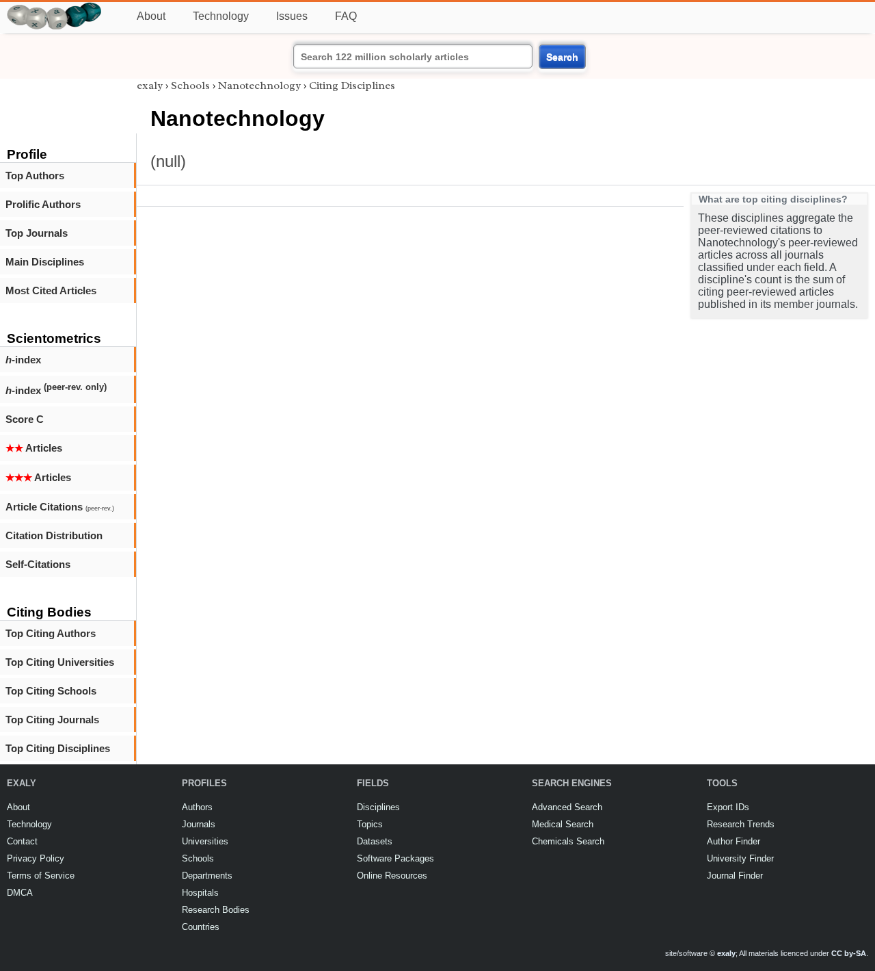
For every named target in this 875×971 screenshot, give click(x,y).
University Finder (740, 858)
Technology (221, 16)
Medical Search (562, 824)
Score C (24, 419)
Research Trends (741, 824)
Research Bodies (216, 910)
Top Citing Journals (52, 719)
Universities (205, 841)
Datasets (374, 841)
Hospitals (200, 893)
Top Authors (34, 175)
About (151, 16)
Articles (33, 448)
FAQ (346, 16)
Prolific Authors (43, 204)
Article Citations (59, 507)
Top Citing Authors (50, 633)
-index (23, 359)
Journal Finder (735, 875)
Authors (197, 807)
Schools (190, 85)
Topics (370, 824)
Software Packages (395, 858)
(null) (168, 161)
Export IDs (728, 807)
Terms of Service (41, 875)
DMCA (20, 893)
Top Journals (36, 233)
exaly (150, 85)
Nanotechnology (259, 85)
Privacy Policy (35, 858)
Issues (292, 16)
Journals (198, 824)
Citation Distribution (54, 535)
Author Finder (733, 841)
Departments (207, 875)
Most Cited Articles (50, 290)
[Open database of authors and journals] (54, 8)
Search (562, 56)
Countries (200, 927)
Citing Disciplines (352, 85)
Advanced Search (567, 807)
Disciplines (378, 807)
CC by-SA (848, 953)
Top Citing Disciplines (57, 748)
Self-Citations (37, 564)
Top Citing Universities (59, 662)
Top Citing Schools (50, 691)
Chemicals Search (568, 841)
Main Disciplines (44, 262)
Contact (22, 841)
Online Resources (392, 875)
